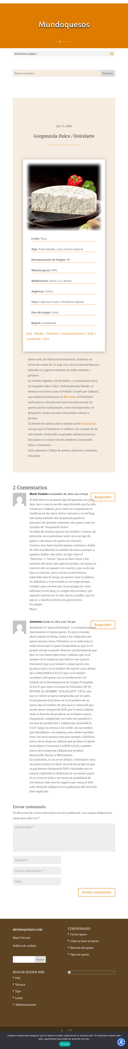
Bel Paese (70, 397)
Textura (20, 984)
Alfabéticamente (25, 1004)
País (17, 978)
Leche (19, 998)
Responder (103, 497)
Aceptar (65, 1044)
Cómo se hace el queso (84, 941)
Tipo (18, 991)
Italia (91, 333)
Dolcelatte (53, 333)
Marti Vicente (39, 494)
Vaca (46, 339)
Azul (29, 333)
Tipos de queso (79, 954)
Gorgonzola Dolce (73, 333)
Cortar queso (78, 934)
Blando (39, 333)
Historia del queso (81, 948)
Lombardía (33, 339)
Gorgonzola (88, 423)
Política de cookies (24, 946)
